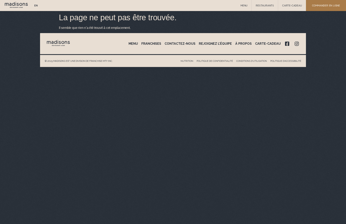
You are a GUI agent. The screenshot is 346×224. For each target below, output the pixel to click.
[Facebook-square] (287, 43)
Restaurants (265, 5)
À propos (243, 44)
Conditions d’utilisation (251, 61)
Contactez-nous (180, 44)
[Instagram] (296, 43)
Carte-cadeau (268, 44)
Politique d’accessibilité (285, 61)
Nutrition (187, 61)
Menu (243, 5)
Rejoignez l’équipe (215, 44)
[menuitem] (36, 5)
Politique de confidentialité (215, 61)
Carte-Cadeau (292, 5)
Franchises (151, 44)
